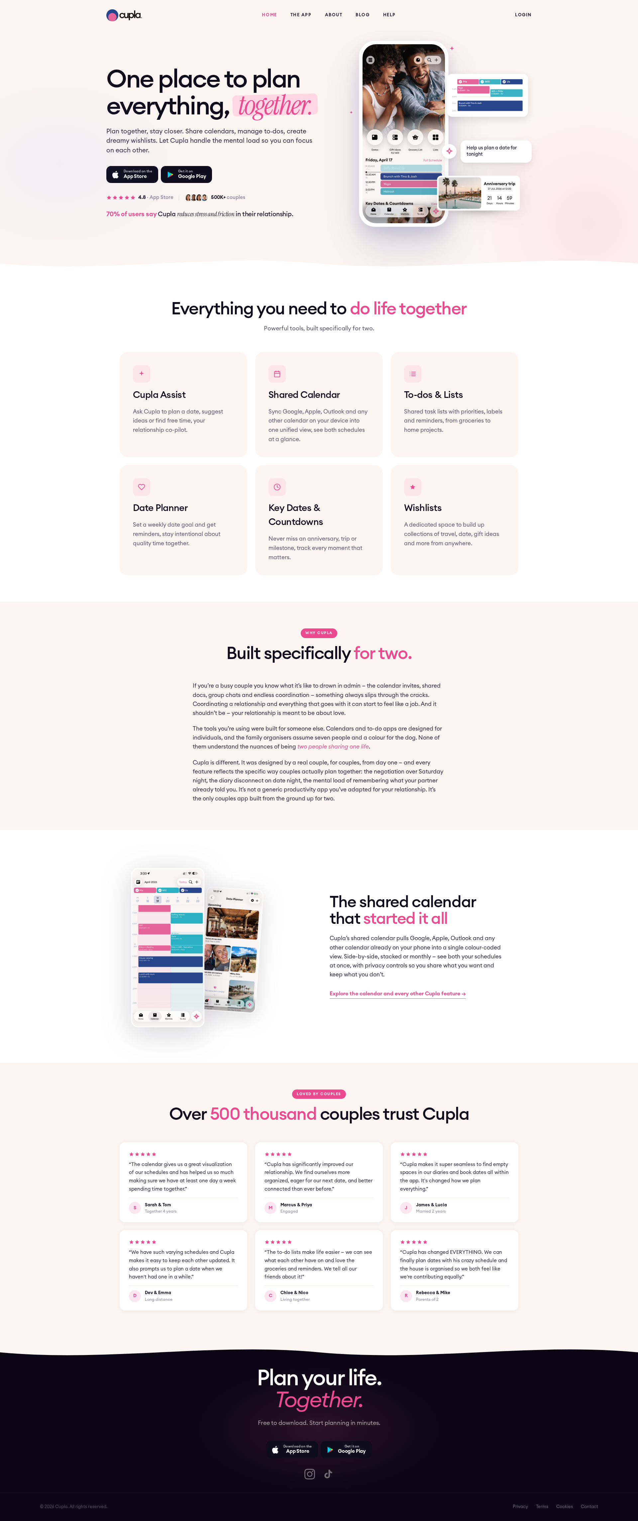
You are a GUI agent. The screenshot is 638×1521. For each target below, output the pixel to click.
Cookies (564, 1507)
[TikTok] (328, 1474)
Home (269, 15)
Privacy (520, 1507)
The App (301, 15)
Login (523, 15)
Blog (363, 15)
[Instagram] (309, 1474)
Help (389, 15)
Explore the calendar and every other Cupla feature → (398, 993)
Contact (589, 1507)
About (334, 15)
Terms (542, 1507)
